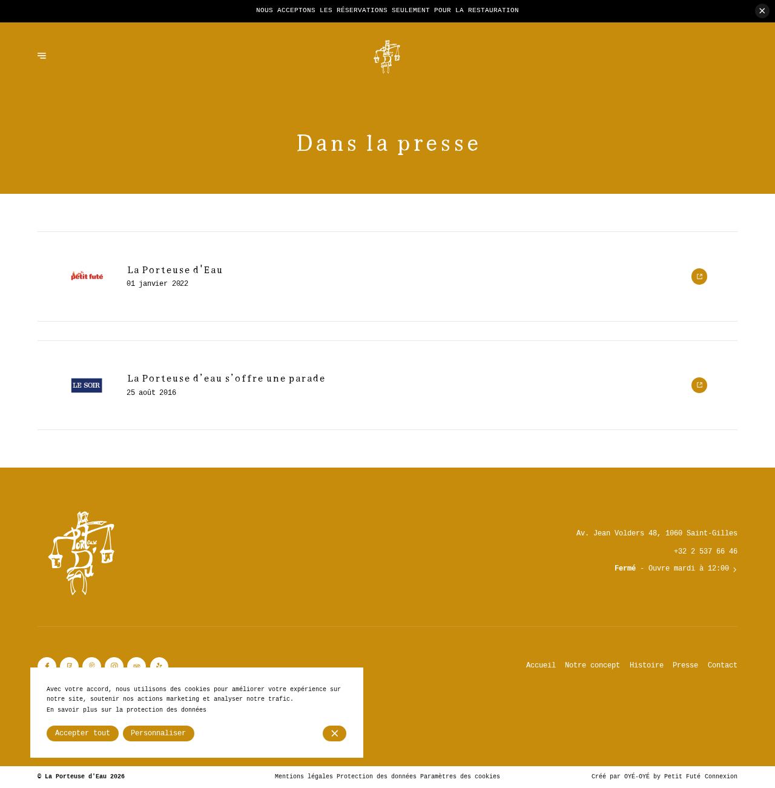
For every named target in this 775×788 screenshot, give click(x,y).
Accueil (541, 665)
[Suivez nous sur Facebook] (47, 666)
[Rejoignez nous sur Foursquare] (69, 666)
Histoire (647, 665)
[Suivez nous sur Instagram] (114, 666)
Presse (685, 665)
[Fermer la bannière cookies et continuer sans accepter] (334, 733)
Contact (722, 665)
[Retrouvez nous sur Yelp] (159, 666)
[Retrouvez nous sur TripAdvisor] (136, 666)
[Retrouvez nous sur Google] (91, 666)
